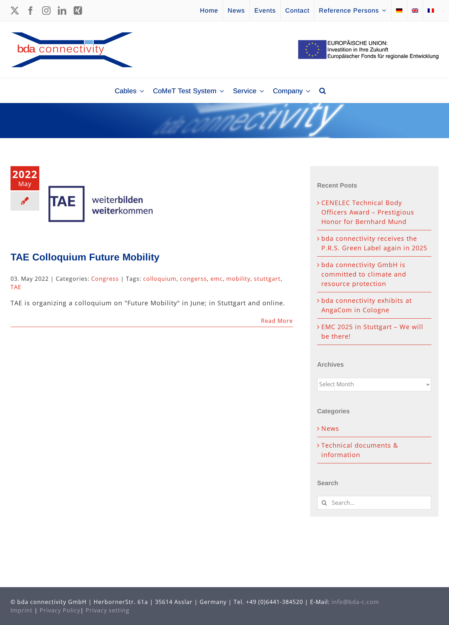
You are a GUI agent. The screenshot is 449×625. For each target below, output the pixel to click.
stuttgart (267, 279)
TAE (16, 287)
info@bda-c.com (355, 602)
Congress (105, 279)
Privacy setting (107, 610)
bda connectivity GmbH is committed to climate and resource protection (363, 274)
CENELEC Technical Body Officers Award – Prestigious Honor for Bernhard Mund (367, 212)
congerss (193, 279)
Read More (277, 321)
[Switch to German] (399, 10)
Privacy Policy (60, 610)
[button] (322, 90)
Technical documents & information (359, 450)
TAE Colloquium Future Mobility (85, 257)
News (330, 428)
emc (216, 279)
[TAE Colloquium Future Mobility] (101, 201)
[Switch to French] (430, 10)
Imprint (22, 610)
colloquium (159, 279)
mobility (238, 279)
